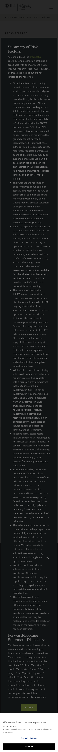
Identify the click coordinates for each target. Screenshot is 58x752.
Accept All (29, 746)
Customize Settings (29, 738)
